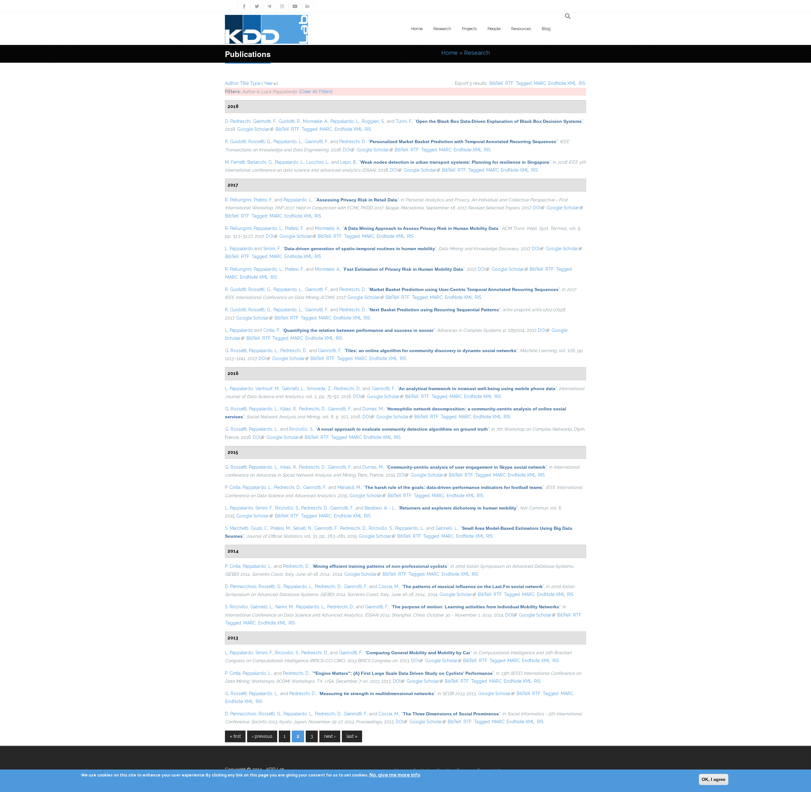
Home (417, 28)
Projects (469, 28)
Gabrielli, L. (293, 388)
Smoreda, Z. (319, 388)
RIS (582, 83)
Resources (521, 28)
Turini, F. (404, 121)
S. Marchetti (236, 528)
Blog (546, 28)
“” (498, 121)
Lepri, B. (348, 162)
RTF (509, 83)
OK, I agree (713, 779)
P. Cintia (232, 487)
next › (329, 736)
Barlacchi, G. (260, 162)
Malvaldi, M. (349, 487)
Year (268, 83)
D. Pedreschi (238, 121)
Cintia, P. (271, 330)
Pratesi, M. (281, 528)
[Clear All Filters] (315, 91)
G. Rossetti (236, 350)
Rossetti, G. (259, 141)
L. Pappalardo (239, 248)
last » (352, 736)
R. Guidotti (235, 141)
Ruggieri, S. (373, 121)
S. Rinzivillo (236, 606)
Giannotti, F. (264, 121)
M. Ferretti (235, 162)
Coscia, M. (388, 586)
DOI (348, 149)
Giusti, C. (259, 528)
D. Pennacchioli (240, 586)
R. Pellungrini (238, 199)
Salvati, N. (302, 528)
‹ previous (262, 736)
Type (255, 83)
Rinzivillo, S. (301, 429)
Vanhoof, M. (267, 388)
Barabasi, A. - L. (380, 507)
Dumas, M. (373, 408)
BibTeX (496, 83)
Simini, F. (272, 248)
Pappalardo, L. (345, 121)
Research (442, 28)
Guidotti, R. (289, 121)
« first (235, 736)
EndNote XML (562, 83)
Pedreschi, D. (352, 141)
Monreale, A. (315, 121)
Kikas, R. (288, 408)
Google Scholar (255, 129)
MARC (540, 83)
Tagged (524, 83)
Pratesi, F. (263, 199)
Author (232, 83)
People (494, 28)
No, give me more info (394, 774)
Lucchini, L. (317, 162)
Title (244, 83)
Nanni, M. (284, 606)
